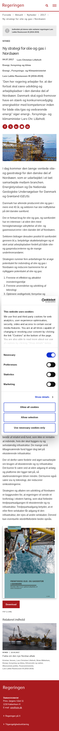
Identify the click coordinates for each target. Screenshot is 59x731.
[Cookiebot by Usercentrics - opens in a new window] (42, 300)
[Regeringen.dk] (29, 688)
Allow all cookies (29, 407)
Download (11, 604)
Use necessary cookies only (29, 427)
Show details (42, 397)
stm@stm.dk (16, 707)
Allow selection (29, 417)
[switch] (50, 364)
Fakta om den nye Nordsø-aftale (19, 656)
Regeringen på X (12, 716)
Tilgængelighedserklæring (17, 724)
